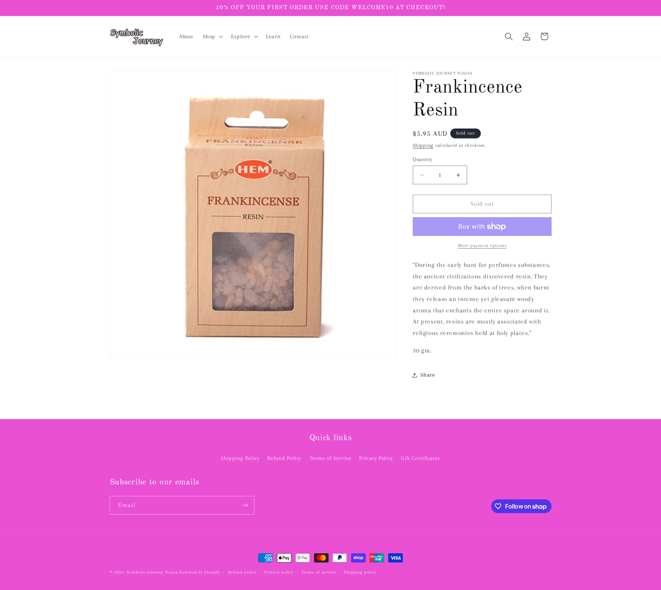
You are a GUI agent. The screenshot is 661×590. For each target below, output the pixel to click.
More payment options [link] (482, 246)
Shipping (423, 145)
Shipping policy (360, 572)
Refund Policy (284, 458)
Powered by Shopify (199, 572)
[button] (212, 36)
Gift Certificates (420, 458)
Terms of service (318, 572)
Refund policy (242, 572)
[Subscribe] (245, 505)
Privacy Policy (376, 458)
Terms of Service (330, 458)
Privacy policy (278, 572)
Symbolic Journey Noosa (152, 572)
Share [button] (427, 375)
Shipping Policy (240, 458)
